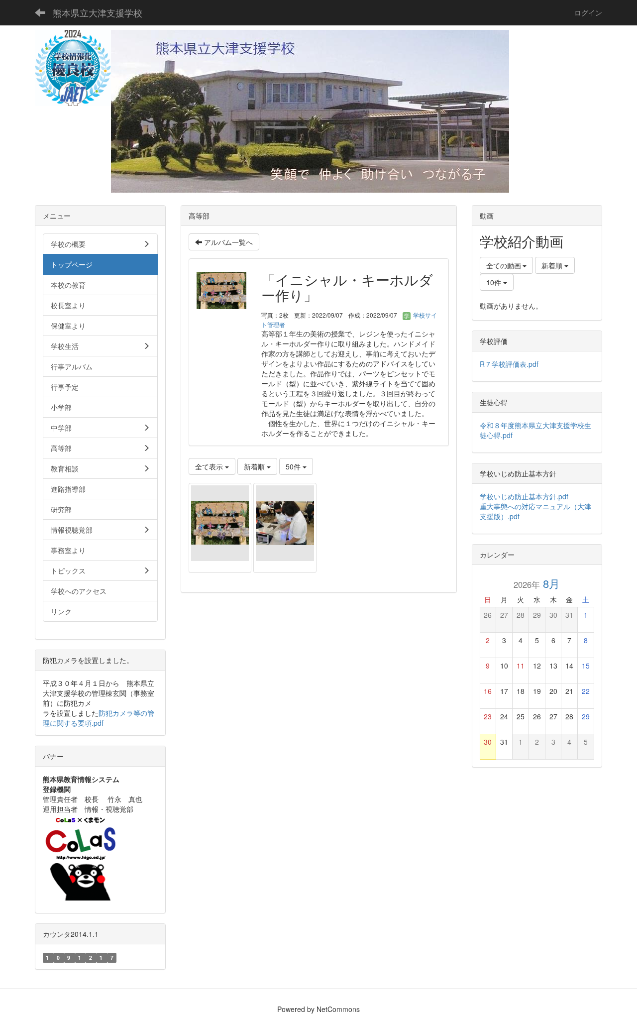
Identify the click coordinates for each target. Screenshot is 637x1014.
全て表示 (210, 466)
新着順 (255, 466)
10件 (494, 282)
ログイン (588, 12)
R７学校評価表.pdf (509, 364)
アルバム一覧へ (227, 242)
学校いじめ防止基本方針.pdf (527, 496)
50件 (294, 466)
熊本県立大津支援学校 (97, 12)
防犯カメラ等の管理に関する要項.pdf (98, 718)
